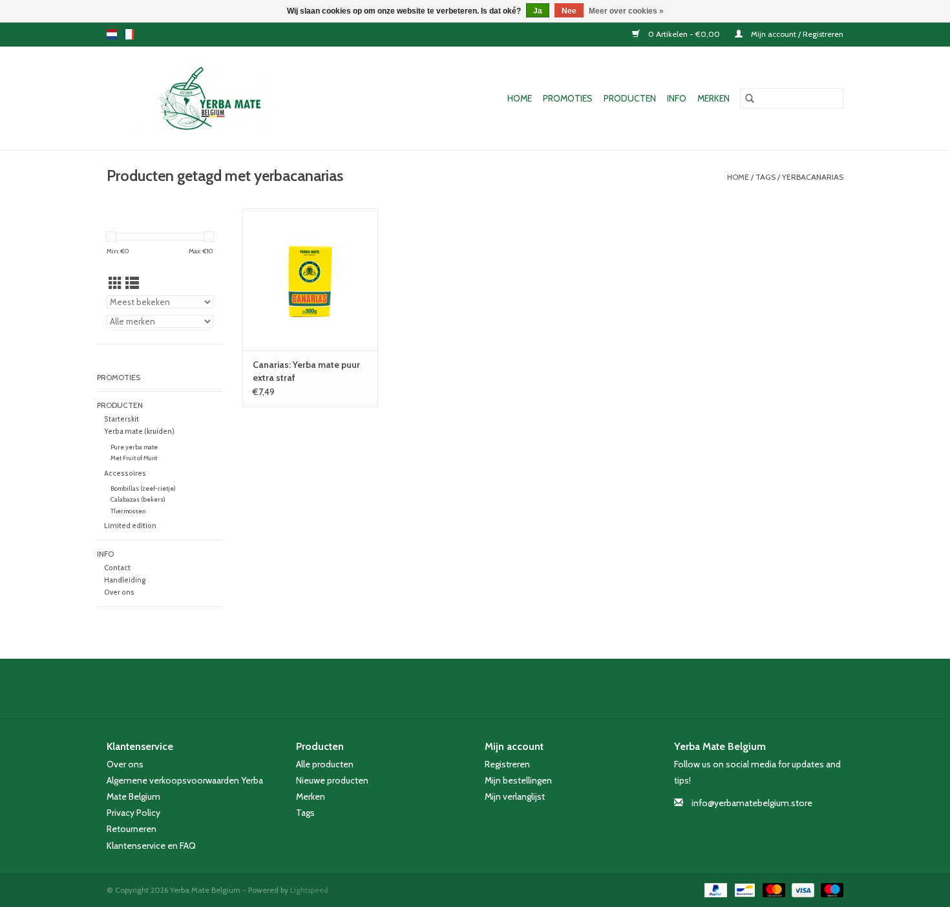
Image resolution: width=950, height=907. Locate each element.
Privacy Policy (133, 812)
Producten (630, 98)
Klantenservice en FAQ (151, 845)
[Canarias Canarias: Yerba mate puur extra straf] (310, 279)
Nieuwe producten (332, 780)
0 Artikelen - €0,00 (684, 34)
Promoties (568, 98)
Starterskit (121, 419)
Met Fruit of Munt (134, 458)
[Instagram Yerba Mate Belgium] (509, 688)
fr (128, 34)
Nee (569, 11)
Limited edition (130, 526)
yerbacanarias (812, 177)
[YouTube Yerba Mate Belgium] (486, 688)
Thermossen (128, 511)
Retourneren (131, 829)
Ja (537, 11)
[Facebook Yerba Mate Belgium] (441, 688)
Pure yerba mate (134, 447)
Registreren (507, 764)
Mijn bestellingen (518, 780)
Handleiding (124, 580)
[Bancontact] (743, 889)
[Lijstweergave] (132, 283)
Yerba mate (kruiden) (139, 431)
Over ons (119, 592)
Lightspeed (309, 890)
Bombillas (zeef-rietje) (143, 488)
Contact (117, 568)
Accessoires (125, 473)
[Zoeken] (749, 98)
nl (112, 34)
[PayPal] (714, 889)
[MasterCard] (772, 889)
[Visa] (801, 889)
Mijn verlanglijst (515, 796)
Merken (713, 98)
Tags (765, 177)
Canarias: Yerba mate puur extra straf (306, 371)
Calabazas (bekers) (138, 499)
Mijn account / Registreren (796, 34)
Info (676, 98)
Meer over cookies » (626, 11)
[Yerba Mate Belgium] (224, 98)
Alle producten (325, 764)
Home (519, 98)
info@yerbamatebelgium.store (751, 803)
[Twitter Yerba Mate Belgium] (464, 688)
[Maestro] (829, 889)
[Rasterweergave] (115, 283)
